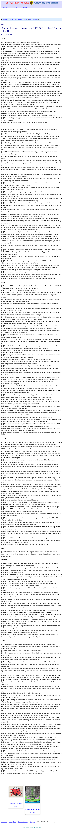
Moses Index (4, 19)
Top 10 (25, 7)
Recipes (25, 19)
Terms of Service (23, 822)
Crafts (15, 19)
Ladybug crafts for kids (16, 804)
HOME (5, 7)
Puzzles (20, 19)
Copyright (32, 822)
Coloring (11, 19)
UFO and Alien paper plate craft (32, 811)
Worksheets (35, 19)
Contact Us (4, 822)
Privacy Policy (12, 822)
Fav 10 (15, 7)
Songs (30, 19)
